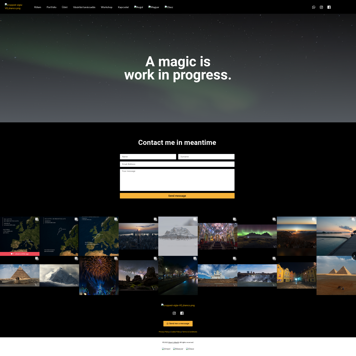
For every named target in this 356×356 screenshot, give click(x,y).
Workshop (106, 7)
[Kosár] (278, 7)
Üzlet (65, 7)
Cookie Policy (176, 332)
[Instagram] (321, 7)
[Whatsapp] (313, 7)
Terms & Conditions (189, 332)
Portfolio (51, 7)
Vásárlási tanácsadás (84, 7)
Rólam (37, 7)
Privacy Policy (164, 332)
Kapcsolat (123, 7)
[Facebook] (329, 7)
